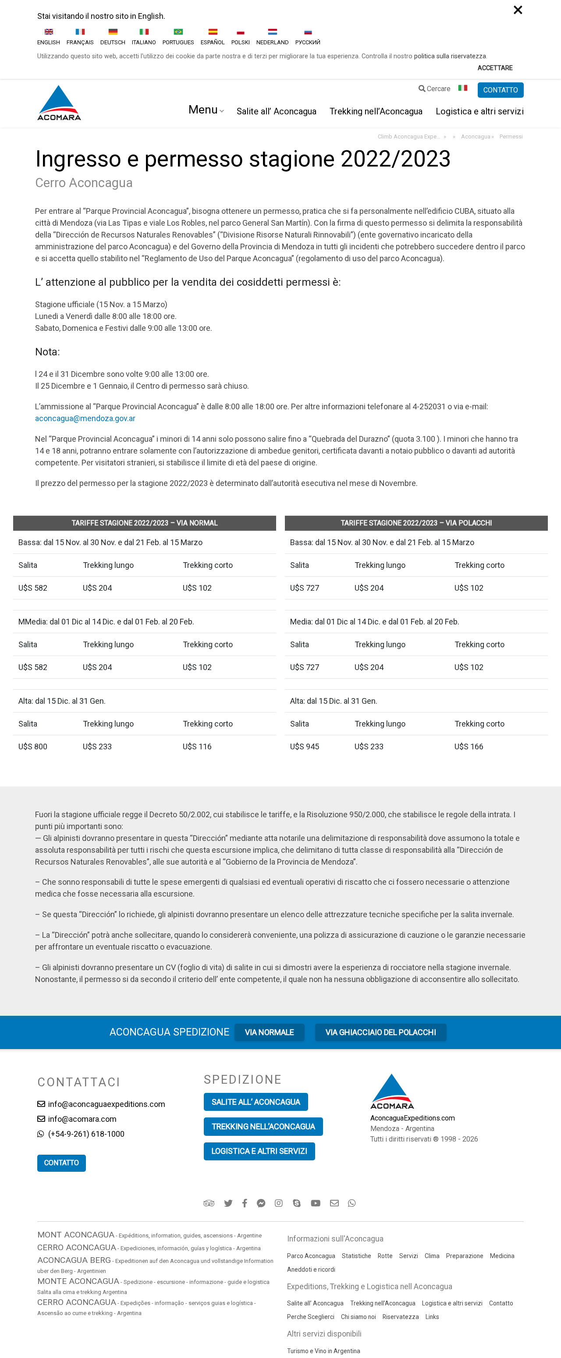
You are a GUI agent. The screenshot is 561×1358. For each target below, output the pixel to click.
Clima (432, 1255)
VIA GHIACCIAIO (381, 1032)
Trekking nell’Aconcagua (376, 111)
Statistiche (356, 1255)
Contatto (501, 1303)
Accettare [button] (495, 68)
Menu (203, 109)
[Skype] (298, 1203)
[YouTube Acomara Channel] (316, 1203)
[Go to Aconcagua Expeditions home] (59, 103)
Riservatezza (401, 1316)
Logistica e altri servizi (480, 111)
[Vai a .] (453, 137)
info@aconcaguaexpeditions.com (105, 1104)
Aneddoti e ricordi (311, 1269)
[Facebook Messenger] (262, 1203)
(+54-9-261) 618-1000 (85, 1134)
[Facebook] (245, 1203)
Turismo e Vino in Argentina (323, 1350)
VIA (269, 1032)
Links (432, 1316)
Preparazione (464, 1255)
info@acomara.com (81, 1119)
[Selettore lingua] (464, 90)
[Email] (335, 1203)
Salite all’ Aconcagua (276, 111)
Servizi (408, 1255)
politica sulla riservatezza (450, 56)
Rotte (385, 1255)
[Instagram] (280, 1203)
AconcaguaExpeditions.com (412, 1118)
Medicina (502, 1255)
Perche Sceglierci (310, 1316)
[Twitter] (229, 1203)
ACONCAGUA (169, 1032)
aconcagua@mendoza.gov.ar (85, 418)
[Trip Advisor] (209, 1203)
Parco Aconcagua (311, 1255)
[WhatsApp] (353, 1203)
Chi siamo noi (358, 1316)
